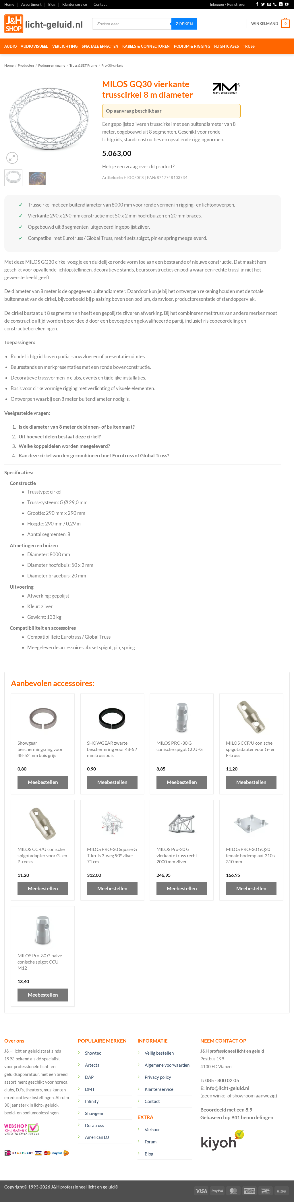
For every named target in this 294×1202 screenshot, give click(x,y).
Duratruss (94, 1125)
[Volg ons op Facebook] (257, 5)
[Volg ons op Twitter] (263, 5)
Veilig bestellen (159, 1052)
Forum (150, 1141)
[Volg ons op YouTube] (287, 5)
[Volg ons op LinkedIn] (281, 5)
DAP (89, 1077)
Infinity (92, 1101)
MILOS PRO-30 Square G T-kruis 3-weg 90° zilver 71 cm (112, 855)
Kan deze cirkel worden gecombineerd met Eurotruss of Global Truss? (94, 455)
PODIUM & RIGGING (192, 46)
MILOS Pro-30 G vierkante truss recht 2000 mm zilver (176, 855)
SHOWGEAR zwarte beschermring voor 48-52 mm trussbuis (112, 749)
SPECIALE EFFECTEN (100, 46)
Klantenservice (74, 4)
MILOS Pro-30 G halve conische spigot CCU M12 (40, 961)
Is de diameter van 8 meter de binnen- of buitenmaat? (77, 427)
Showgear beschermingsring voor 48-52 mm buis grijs (40, 749)
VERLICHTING (65, 46)
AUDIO (10, 46)
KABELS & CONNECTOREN (146, 46)
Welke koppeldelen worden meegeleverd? (64, 446)
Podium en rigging (51, 65)
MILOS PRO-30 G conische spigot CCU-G (179, 746)
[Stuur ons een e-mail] (269, 5)
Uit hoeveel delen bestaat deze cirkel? (60, 437)
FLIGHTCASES (226, 46)
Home (9, 4)
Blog (51, 4)
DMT (90, 1089)
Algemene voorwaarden (167, 1065)
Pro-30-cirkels (112, 65)
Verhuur (152, 1129)
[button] (228, 4)
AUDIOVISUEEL (34, 46)
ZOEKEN (184, 23)
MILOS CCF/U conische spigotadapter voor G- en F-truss (251, 749)
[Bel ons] (275, 5)
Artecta (92, 1065)
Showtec (93, 1052)
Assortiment (31, 4)
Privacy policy (158, 1077)
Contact (100, 4)
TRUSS (249, 46)
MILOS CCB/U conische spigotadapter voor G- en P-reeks (42, 855)
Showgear (94, 1113)
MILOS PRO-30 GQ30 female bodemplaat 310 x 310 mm (251, 855)
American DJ (97, 1137)
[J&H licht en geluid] (44, 23)
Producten (26, 65)
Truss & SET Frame (83, 65)
